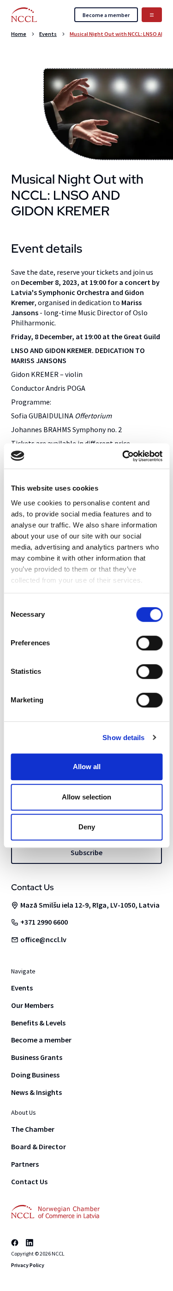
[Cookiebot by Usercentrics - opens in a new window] (123, 456)
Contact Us (29, 1181)
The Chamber (32, 1129)
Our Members (32, 1005)
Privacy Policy (27, 1265)
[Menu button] (152, 14)
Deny (86, 827)
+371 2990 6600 (44, 921)
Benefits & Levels (38, 1022)
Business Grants (36, 1057)
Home (18, 33)
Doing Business (35, 1074)
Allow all (87, 766)
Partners (25, 1164)
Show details (123, 737)
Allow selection (86, 797)
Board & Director (38, 1146)
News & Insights (36, 1092)
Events (48, 33)
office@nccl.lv (43, 939)
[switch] (149, 643)
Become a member (41, 1039)
